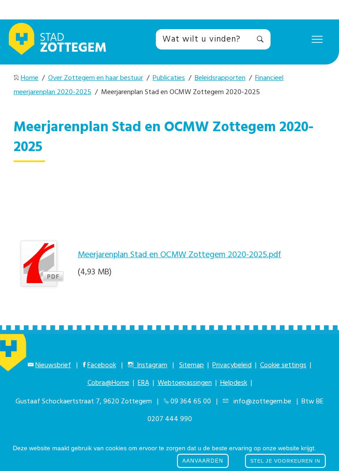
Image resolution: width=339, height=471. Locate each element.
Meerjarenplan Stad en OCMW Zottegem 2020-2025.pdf (179, 255)
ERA (143, 383)
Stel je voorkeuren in (285, 460)
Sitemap (191, 365)
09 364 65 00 (190, 401)
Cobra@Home (108, 383)
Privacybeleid (232, 365)
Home (29, 78)
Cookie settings (283, 365)
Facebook (101, 365)
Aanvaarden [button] (202, 461)
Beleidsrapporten (220, 78)
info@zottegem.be (260, 401)
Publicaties (169, 78)
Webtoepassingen (185, 383)
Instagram (150, 365)
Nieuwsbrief (53, 365)
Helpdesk (233, 383)
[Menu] (317, 39)
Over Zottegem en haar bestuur (95, 78)
